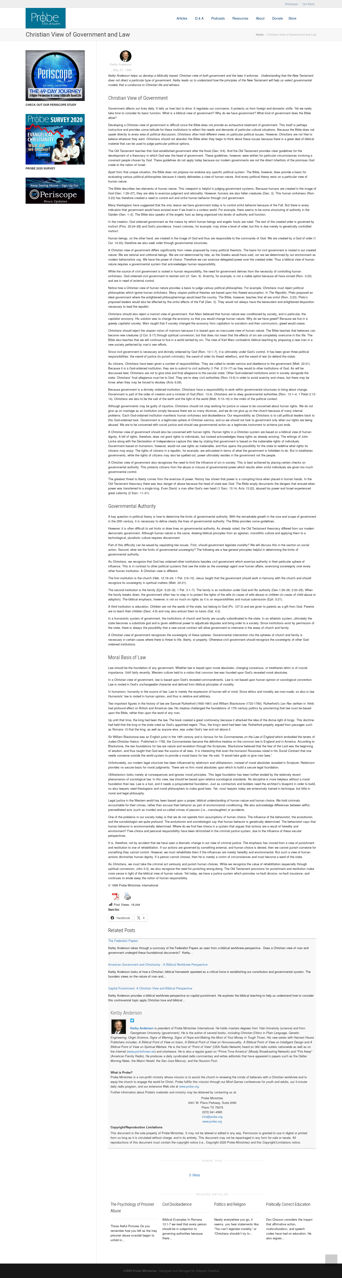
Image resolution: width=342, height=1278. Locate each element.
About (260, 18)
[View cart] (303, 18)
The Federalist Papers (123, 940)
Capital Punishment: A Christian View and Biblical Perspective (150, 988)
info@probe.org (212, 1116)
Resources (240, 18)
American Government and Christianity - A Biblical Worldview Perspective (158, 964)
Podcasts (218, 18)
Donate (277, 18)
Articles (182, 18)
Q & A (200, 18)
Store (292, 18)
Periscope (291, 4)
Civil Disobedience (177, 1204)
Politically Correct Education (288, 1204)
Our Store (308, 4)
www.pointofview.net (141, 1051)
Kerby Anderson (126, 1013)
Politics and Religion (230, 1204)
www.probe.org (189, 1086)
